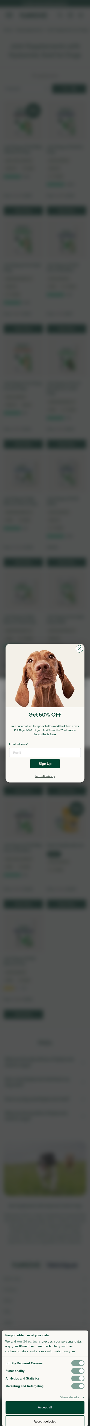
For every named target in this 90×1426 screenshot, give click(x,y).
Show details (69, 1397)
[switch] (77, 1371)
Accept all (45, 1407)
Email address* (18, 744)
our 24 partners (29, 1341)
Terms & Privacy (45, 776)
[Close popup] (79, 649)
